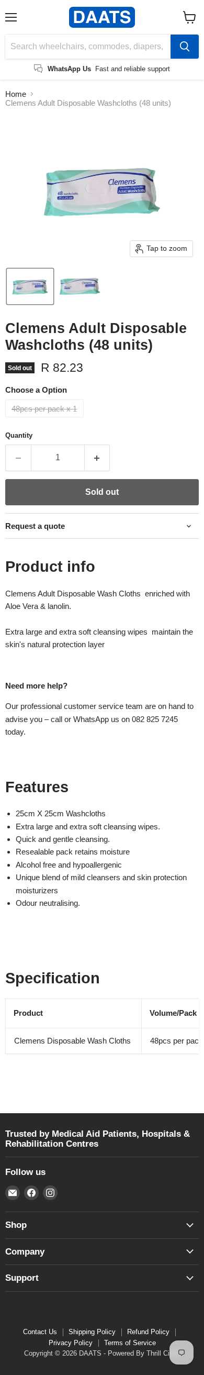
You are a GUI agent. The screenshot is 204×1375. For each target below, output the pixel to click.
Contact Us (40, 1332)
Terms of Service (130, 1343)
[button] (30, 286)
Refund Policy (148, 1332)
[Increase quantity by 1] (97, 458)
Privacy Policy (71, 1343)
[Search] (185, 47)
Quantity (18, 435)
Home (15, 94)
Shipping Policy (92, 1332)
